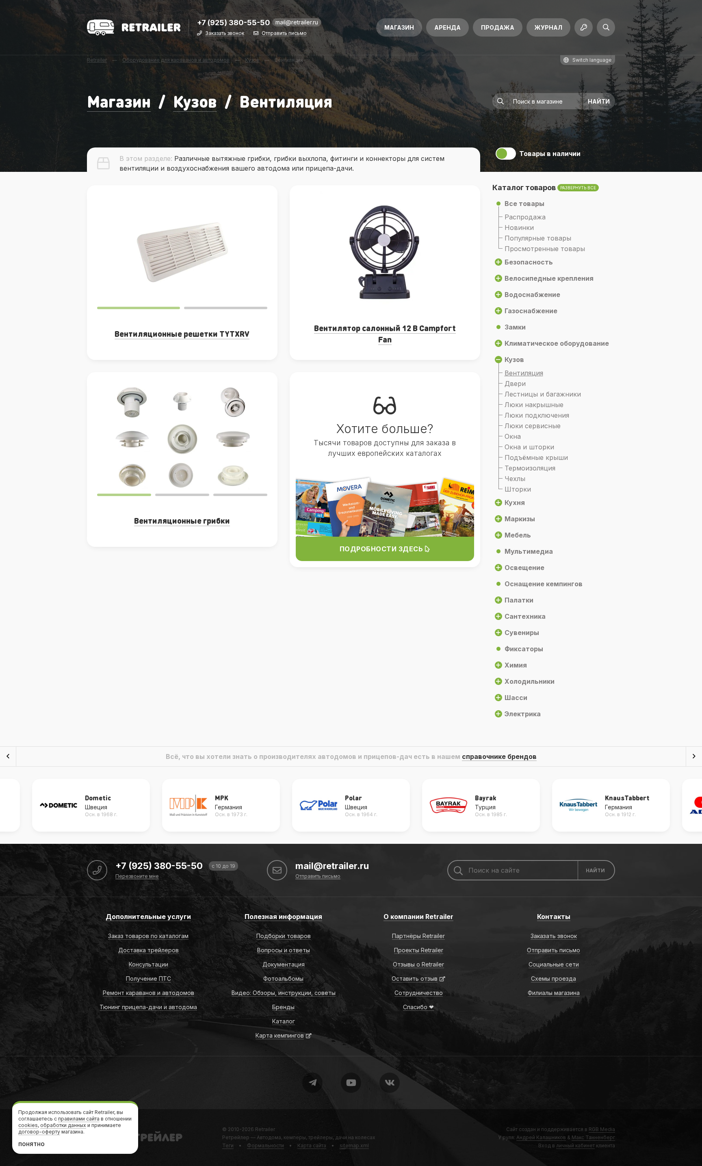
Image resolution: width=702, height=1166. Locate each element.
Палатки (519, 600)
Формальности (265, 1145)
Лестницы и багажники (543, 394)
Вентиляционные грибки (182, 520)
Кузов (195, 101)
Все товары (524, 203)
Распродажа (525, 217)
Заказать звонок (224, 33)
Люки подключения (537, 415)
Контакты (553, 916)
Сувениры (522, 633)
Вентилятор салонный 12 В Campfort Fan (385, 334)
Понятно (31, 1144)
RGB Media (602, 1129)
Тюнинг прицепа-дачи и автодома (148, 1006)
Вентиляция (524, 373)
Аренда (447, 27)
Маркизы (520, 519)
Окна (513, 436)
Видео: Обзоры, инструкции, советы (284, 992)
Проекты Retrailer (418, 950)
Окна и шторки (529, 447)
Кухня (515, 502)
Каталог (283, 1021)
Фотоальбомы (283, 978)
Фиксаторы (524, 649)
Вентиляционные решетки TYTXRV (182, 333)
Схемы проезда (553, 978)
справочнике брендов (499, 756)
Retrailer (265, 1129)
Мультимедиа (529, 551)
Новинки (519, 227)
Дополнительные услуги (148, 916)
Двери (515, 383)
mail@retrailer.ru (296, 22)
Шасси (516, 698)
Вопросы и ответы (283, 950)
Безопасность (529, 262)
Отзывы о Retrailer (418, 964)
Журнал (548, 27)
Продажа (497, 27)
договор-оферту (39, 1132)
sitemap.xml (354, 1145)
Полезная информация (283, 916)
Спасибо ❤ (418, 1006)
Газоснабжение (531, 311)
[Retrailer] (133, 27)
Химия (516, 665)
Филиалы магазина (554, 992)
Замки (515, 327)
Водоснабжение (532, 294)
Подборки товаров (283, 935)
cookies (28, 1125)
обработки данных (63, 1125)
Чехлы (515, 479)
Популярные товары (538, 238)
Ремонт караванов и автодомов (148, 992)
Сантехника (525, 616)
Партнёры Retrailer (418, 935)
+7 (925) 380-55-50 (233, 23)
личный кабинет (575, 1145)
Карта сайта (311, 1145)
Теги (228, 1145)
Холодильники (530, 681)
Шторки (518, 489)
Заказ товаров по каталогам (148, 935)
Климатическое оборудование (557, 343)
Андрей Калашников (541, 1137)
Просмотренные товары (545, 249)
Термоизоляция (530, 468)
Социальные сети (554, 964)
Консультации (148, 964)
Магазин (399, 27)
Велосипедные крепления (549, 278)
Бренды (283, 1006)
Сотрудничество (418, 992)
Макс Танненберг (593, 1137)
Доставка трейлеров (148, 950)
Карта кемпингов (280, 1035)
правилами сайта (79, 1119)
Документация (283, 964)
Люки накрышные (534, 405)
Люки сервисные (533, 426)
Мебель (518, 535)
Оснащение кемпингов (544, 584)
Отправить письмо (284, 33)
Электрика (523, 714)
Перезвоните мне (137, 876)
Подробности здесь (382, 549)
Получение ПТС (148, 978)
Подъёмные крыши (536, 457)
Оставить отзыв (415, 978)
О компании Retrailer (418, 916)
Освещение (524, 567)
